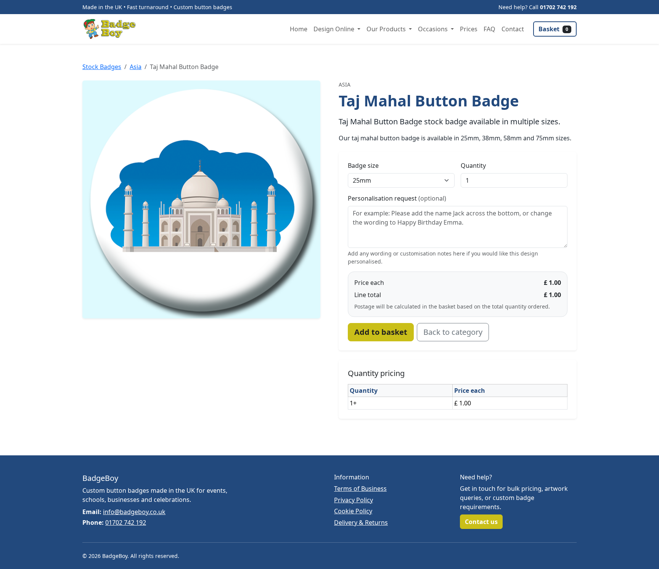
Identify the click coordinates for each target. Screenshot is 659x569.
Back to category (452, 332)
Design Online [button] (334, 29)
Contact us (481, 522)
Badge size (363, 165)
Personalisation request (397, 198)
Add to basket (380, 332)
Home (298, 29)
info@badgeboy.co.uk (134, 512)
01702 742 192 (558, 7)
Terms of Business (360, 488)
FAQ (489, 29)
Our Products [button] (386, 29)
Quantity (473, 165)
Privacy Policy (353, 500)
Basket (553, 29)
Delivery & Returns (361, 522)
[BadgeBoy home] (112, 29)
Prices (468, 29)
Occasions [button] (433, 29)
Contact (512, 29)
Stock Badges (101, 67)
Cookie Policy (353, 511)
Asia (135, 67)
